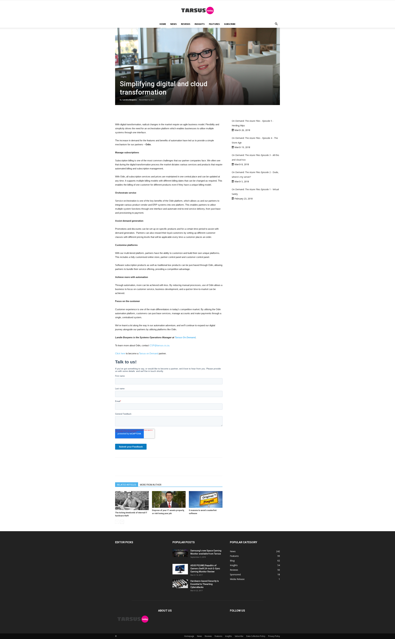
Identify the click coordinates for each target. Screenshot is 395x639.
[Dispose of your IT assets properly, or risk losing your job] (169, 499)
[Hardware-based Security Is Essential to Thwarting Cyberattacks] (180, 583)
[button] (276, 24)
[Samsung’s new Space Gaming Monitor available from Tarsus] (180, 553)
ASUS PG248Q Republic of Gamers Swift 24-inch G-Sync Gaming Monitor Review (205, 568)
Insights (200, 24)
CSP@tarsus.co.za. (160, 345)
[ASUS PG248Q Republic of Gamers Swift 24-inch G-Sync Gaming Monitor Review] (180, 569)
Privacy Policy (274, 636)
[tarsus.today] (197, 10)
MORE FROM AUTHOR (150, 485)
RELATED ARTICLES (126, 485)
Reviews (185, 24)
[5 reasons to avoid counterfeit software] (205, 499)
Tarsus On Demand (185, 337)
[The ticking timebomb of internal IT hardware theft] (132, 500)
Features (214, 24)
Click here (120, 353)
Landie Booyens (130, 100)
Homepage (189, 636)
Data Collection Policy (255, 636)
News (173, 24)
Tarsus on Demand (148, 353)
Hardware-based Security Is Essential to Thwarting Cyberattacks (204, 584)
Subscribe (229, 24)
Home (163, 24)
